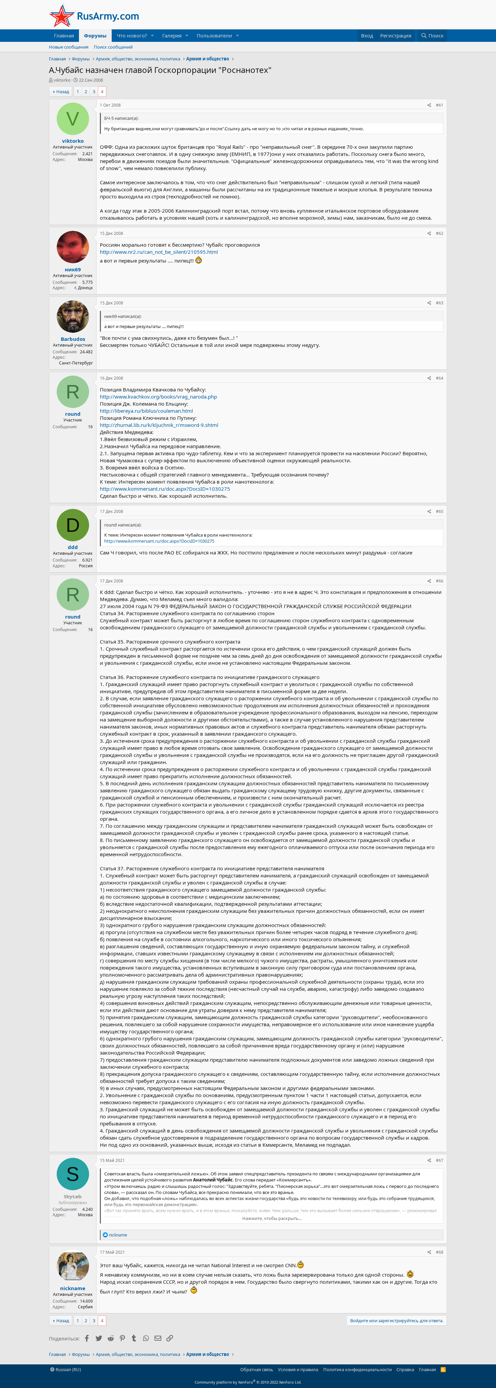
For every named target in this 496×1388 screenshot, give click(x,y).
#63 (439, 303)
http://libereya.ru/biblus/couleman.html (146, 410)
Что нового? (132, 35)
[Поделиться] (429, 105)
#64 (439, 378)
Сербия (85, 1307)
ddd (73, 547)
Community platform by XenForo (248, 1382)
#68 (439, 1252)
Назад (62, 91)
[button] (152, 35)
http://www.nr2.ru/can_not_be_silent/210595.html (159, 251)
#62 (439, 233)
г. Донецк (84, 288)
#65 (439, 511)
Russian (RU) (68, 1369)
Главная (64, 35)
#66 (439, 581)
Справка (405, 1369)
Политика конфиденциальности (357, 1369)
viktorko (62, 80)
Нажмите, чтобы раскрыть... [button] (272, 1218)
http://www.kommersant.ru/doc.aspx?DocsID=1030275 (165, 488)
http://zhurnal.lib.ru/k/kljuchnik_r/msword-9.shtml (159, 424)
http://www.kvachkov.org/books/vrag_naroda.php (158, 396)
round (73, 413)
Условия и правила (298, 1369)
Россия (86, 566)
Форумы (95, 35)
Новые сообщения (68, 47)
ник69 (73, 269)
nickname (72, 1288)
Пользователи (214, 35)
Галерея (172, 35)
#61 (439, 105)
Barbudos (73, 338)
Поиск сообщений (113, 47)
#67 (439, 1160)
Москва (85, 159)
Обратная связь (256, 1369)
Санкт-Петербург (76, 363)
